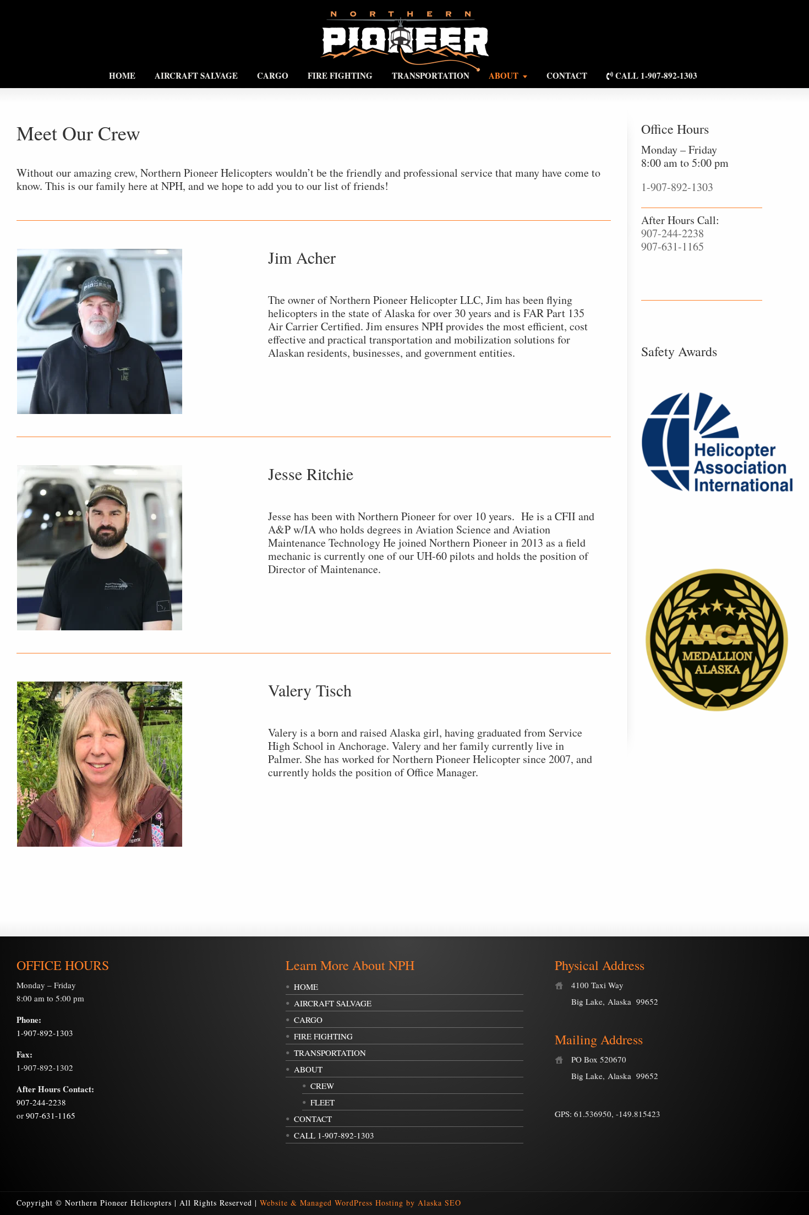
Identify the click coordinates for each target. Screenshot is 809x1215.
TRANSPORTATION (330, 1052)
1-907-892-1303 (677, 186)
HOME (306, 986)
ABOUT (308, 1069)
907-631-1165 (672, 246)
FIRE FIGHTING (323, 1036)
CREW (322, 1085)
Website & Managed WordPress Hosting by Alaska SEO (360, 1202)
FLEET (322, 1102)
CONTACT (313, 1118)
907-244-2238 (672, 233)
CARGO (308, 1019)
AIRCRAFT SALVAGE (332, 1003)
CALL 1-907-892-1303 (334, 1135)
